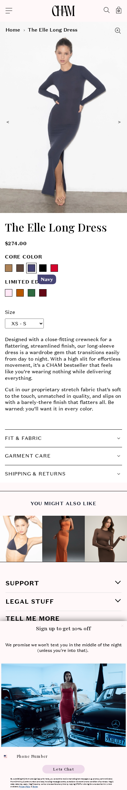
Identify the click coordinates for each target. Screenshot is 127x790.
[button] (29, 11)
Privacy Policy (24, 786)
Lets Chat (63, 768)
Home (13, 30)
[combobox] (8, 756)
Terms (34, 786)
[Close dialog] (122, 625)
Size (10, 312)
